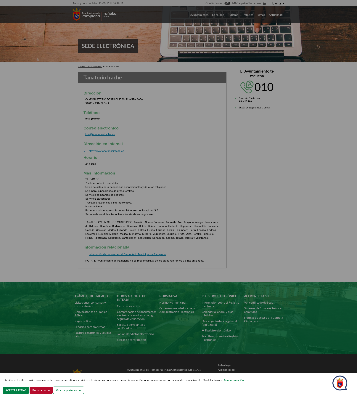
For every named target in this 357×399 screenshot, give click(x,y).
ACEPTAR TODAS (15, 390)
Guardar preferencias (68, 390)
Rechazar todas (41, 390)
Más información (234, 380)
